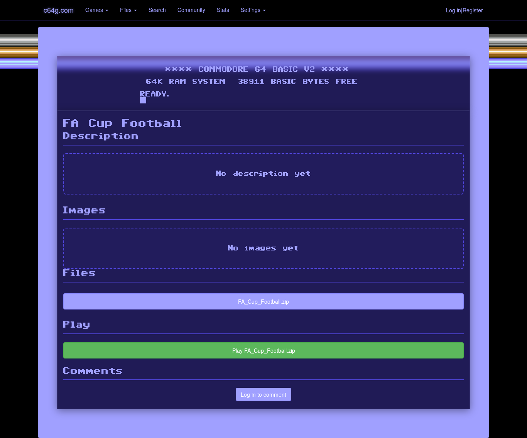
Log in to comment (263, 394)
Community (191, 10)
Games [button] (95, 10)
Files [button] (126, 10)
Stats (223, 10)
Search (157, 10)
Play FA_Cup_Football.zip (263, 350)
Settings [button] (251, 10)
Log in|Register (464, 10)
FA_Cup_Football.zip (263, 301)
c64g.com (59, 10)
